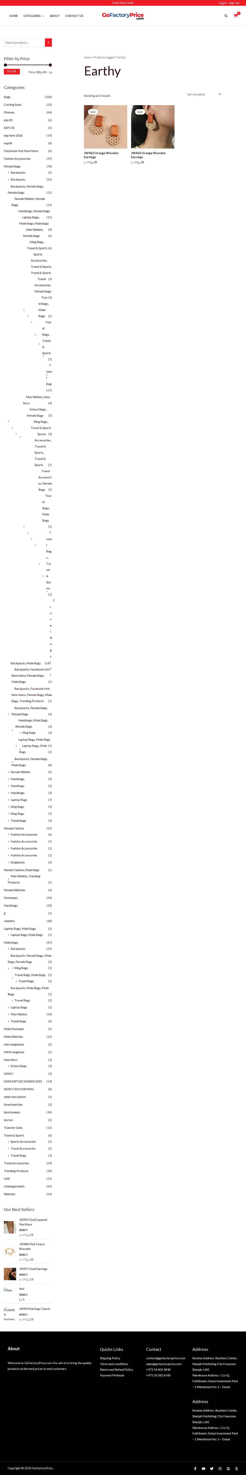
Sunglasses (18, 862)
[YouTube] (203, 1468)
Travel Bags (18, 820)
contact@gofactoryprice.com (165, 1358)
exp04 (8, 143)
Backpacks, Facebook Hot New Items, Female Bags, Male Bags (31, 675)
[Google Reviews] (228, 1468)
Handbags (17, 779)
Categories (32, 16)
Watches (9, 1194)
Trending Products (16, 1171)
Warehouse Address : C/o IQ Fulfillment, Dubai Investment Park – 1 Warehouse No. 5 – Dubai (215, 1380)
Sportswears (12, 1112)
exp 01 (8, 120)
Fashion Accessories (17, 158)
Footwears (11, 897)
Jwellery (9, 921)
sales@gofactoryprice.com (164, 1364)
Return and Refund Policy (116, 1369)
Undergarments (14, 1186)
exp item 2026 (13, 135)
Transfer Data (13, 1127)
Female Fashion (14, 828)
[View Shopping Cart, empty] (235, 16)
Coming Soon (12, 104)
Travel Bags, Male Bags (46, 508)
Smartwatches (13, 1104)
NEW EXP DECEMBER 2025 (23, 1081)
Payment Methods (112, 1375)
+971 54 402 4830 (158, 1369)
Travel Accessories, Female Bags (43, 285)
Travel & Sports (14, 1135)
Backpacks (18, 172)
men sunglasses (14, 1044)
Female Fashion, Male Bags (21, 870)
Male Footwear (14, 1029)
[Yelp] (236, 1468)
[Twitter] (212, 1468)
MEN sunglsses (14, 1052)
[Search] (48, 42)
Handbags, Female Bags (34, 211)
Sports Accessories (23, 1141)
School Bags (19, 1066)
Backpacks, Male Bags (26, 663)
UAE (7, 1178)
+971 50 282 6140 (158, 1375)
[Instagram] (220, 1468)
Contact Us (74, 16)
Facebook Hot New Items (21, 151)
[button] (42, 16)
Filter (11, 71)
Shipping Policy (110, 1358)
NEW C (9, 1073)
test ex (8, 1120)
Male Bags (11, 942)
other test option (15, 1096)
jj (4, 913)
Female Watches (14, 890)
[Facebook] (195, 1468)
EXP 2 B (9, 127)
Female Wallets (21, 772)
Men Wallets (19, 1014)
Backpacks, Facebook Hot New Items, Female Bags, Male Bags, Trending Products (32, 695)
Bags (7, 97)
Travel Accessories (23, 1148)
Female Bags (12, 166)
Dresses (9, 112)
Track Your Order (123, 2)
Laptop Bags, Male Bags (34, 739)
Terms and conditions (114, 1364)
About (55, 16)
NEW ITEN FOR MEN (19, 1089)
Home (13, 16)
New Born (10, 1059)
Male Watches (13, 1036)
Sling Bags (29, 732)
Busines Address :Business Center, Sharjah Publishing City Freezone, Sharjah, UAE (214, 1363)
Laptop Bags (19, 799)
